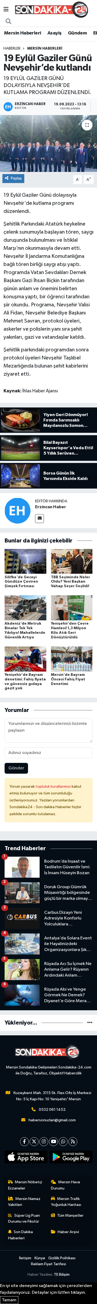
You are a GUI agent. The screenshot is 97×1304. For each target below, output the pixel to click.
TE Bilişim (62, 1274)
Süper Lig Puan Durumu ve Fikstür (24, 1218)
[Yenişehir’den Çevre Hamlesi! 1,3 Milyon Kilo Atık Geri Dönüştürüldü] (72, 608)
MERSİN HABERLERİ (44, 48)
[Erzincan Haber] (17, 510)
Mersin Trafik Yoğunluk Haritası (66, 1202)
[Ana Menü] (6, 9)
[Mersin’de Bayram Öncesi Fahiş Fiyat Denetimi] (72, 658)
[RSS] (72, 1141)
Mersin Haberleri (22, 33)
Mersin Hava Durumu (65, 1185)
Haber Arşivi (68, 1232)
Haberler (12, 48)
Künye (39, 1258)
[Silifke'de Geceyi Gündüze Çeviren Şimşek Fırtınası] (25, 561)
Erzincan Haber (50, 507)
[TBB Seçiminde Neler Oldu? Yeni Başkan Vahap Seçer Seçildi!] (72, 561)
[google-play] (70, 1158)
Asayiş (54, 33)
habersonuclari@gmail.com (52, 1120)
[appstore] (26, 1158)
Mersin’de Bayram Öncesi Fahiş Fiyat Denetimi (68, 679)
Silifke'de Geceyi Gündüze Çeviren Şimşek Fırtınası (21, 581)
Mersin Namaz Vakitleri (24, 1202)
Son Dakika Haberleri (20, 1235)
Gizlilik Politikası (61, 1258)
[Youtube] (53, 1141)
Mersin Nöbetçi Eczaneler (25, 1185)
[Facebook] (24, 1141)
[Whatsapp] (63, 1141)
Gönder (16, 768)
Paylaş (16, 178)
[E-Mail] (39, 518)
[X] (34, 1141)
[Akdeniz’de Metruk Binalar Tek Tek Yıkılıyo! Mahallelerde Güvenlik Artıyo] (25, 608)
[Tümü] (89, 1023)
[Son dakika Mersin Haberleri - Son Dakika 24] (53, 9)
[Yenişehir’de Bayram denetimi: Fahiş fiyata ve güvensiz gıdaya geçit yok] (25, 658)
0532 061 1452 (52, 1110)
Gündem (77, 33)
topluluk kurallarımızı (54, 786)
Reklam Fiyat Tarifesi (48, 1264)
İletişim (25, 1258)
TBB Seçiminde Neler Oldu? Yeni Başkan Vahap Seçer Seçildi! (70, 581)
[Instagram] (43, 1141)
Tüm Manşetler (70, 1215)
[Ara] (9, 21)
